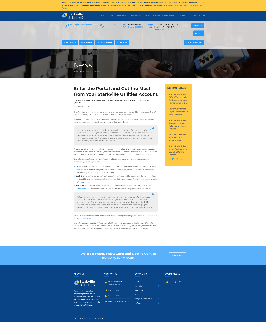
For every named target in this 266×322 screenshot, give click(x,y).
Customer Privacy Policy (183, 319)
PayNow (198, 33)
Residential (122, 16)
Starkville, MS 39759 (135, 27)
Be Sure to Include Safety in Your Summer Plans (177, 137)
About (110, 16)
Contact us (177, 255)
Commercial (136, 16)
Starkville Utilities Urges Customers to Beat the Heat (178, 111)
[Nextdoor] (203, 15)
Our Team (182, 16)
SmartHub (197, 26)
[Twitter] (191, 16)
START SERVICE (70, 42)
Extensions (122, 42)
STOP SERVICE (86, 42)
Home (102, 16)
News (147, 16)
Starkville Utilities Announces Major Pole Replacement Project (177, 124)
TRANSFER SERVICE (104, 42)
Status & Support (194, 42)
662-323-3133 (111, 25)
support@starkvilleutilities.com (81, 25)
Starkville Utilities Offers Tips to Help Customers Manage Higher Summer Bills (178, 98)
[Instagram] (199, 15)
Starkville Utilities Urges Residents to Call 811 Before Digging (178, 150)
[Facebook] (195, 15)
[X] (167, 282)
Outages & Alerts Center (163, 16)
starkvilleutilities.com (148, 215)
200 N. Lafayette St (135, 25)
